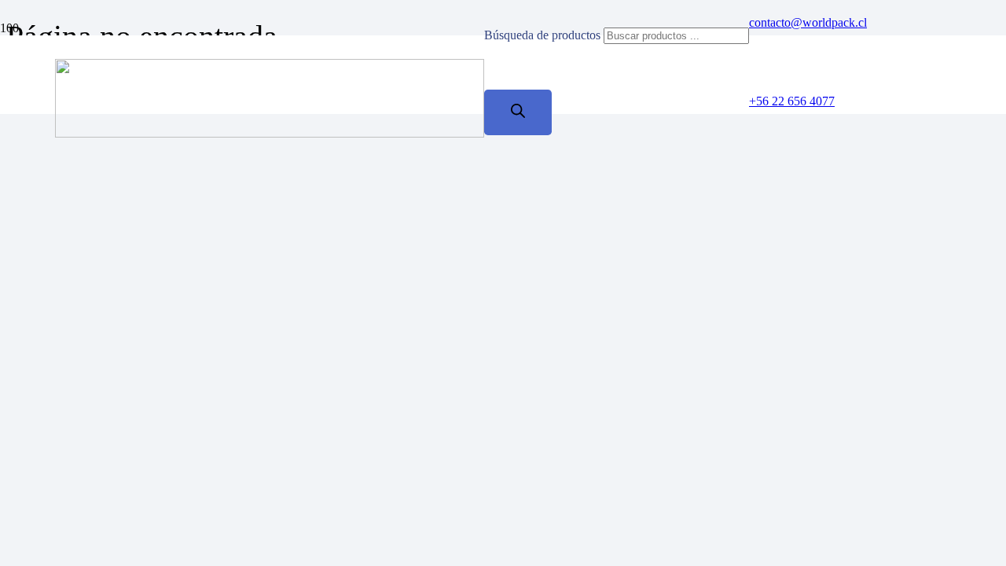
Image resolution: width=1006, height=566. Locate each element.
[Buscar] (518, 112)
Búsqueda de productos (544, 35)
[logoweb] (269, 133)
